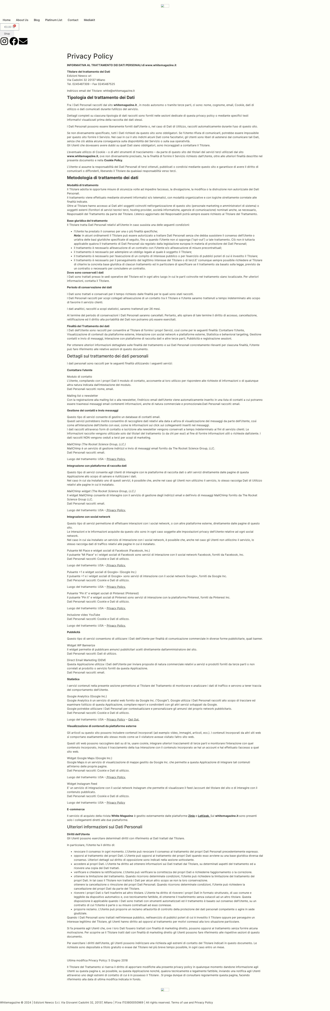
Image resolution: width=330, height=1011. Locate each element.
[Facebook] (13, 41)
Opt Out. (133, 719)
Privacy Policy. (116, 459)
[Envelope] (23, 41)
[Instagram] (4, 41)
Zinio (191, 815)
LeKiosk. (204, 815)
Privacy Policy (116, 719)
